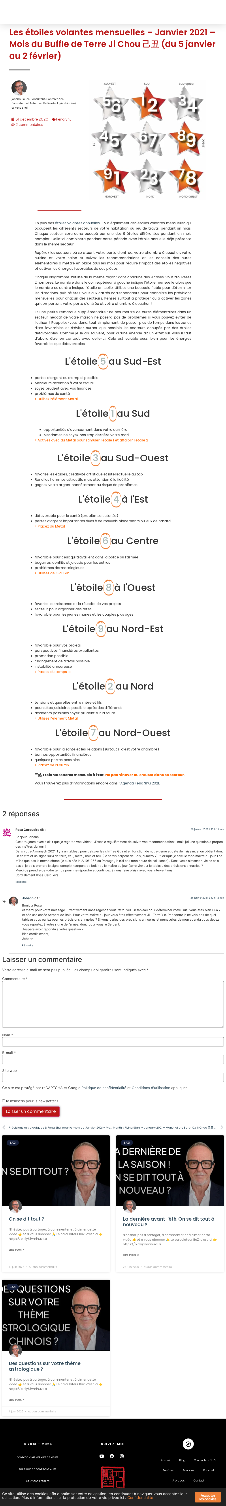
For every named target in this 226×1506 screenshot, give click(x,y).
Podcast (208, 1470)
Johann (28, 898)
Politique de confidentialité (103, 1088)
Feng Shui (64, 119)
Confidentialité (140, 1497)
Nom (7, 1035)
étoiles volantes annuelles (77, 223)
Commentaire (15, 978)
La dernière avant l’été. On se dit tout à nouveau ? (169, 1222)
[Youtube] (102, 1456)
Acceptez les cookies (207, 1497)
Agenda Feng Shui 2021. (140, 783)
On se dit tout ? (26, 1219)
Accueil (165, 1460)
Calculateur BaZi (205, 1460)
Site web (9, 1070)
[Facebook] (112, 1456)
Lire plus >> (17, 1250)
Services (168, 1470)
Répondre (20, 881)
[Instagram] (122, 1456)
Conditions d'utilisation (151, 1088)
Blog (182, 1460)
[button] (12, 12)
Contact (199, 1480)
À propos (178, 1480)
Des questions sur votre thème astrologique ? (45, 1366)
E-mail (9, 1052)
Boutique (188, 1470)
